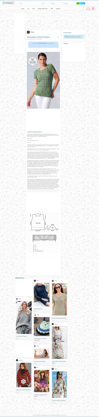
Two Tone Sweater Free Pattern (58, 400)
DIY (28, 8)
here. (80, 37)
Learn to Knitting (42, 8)
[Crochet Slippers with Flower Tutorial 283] (42, 327)
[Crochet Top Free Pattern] (24, 317)
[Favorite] (36, 311)
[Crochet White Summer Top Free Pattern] (59, 343)
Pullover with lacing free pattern (59, 318)
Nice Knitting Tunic (38, 309)
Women (58, 8)
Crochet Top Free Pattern (21, 336)
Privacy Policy (63, 415)
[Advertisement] (19, 33)
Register (83, 3)
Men (52, 8)
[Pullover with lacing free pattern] (59, 299)
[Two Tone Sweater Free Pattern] (59, 385)
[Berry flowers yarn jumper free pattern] (42, 381)
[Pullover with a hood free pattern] (24, 375)
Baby (23, 8)
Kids (34, 8)
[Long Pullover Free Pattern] (42, 354)
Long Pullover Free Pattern (39, 361)
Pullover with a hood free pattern (23, 390)
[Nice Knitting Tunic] (42, 295)
